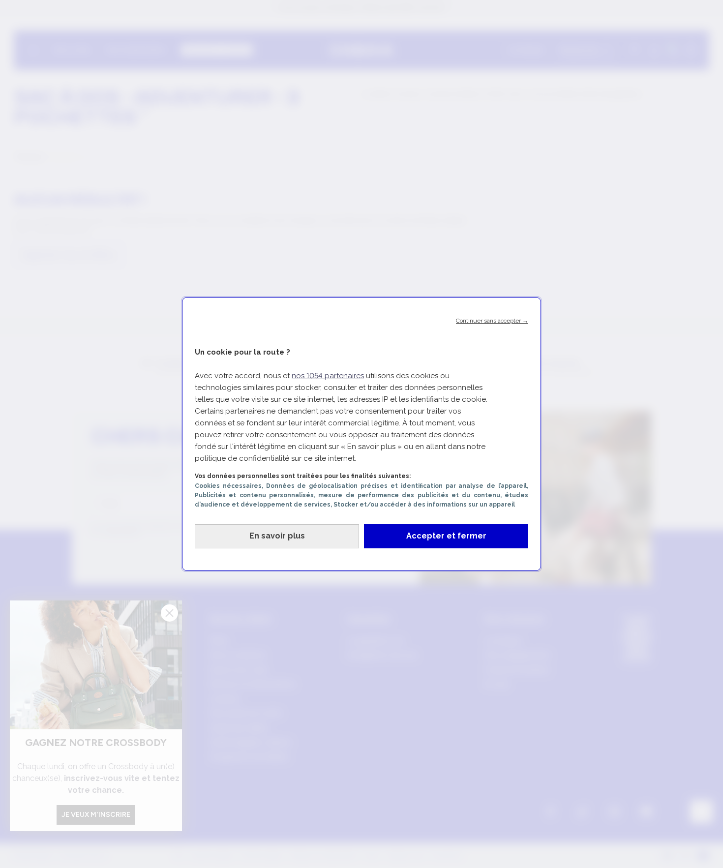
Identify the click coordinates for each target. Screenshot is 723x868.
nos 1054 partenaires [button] (328, 375)
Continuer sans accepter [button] (492, 320)
